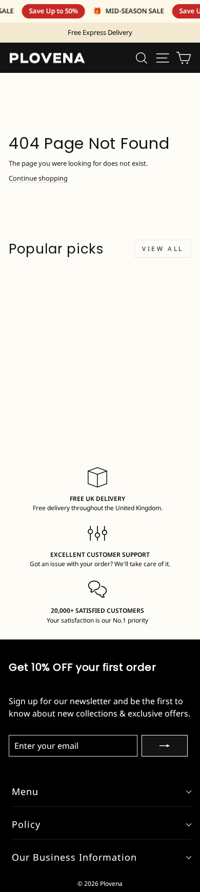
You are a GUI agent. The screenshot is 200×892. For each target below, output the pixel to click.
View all (163, 248)
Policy (26, 824)
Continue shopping (38, 178)
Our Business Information (74, 857)
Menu (25, 791)
